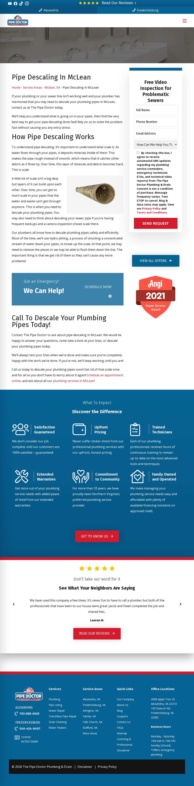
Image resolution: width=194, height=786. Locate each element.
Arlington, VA (91, 710)
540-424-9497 (30, 728)
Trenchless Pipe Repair (63, 716)
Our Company (125, 699)
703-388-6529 (29, 713)
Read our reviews (95, 633)
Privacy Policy (151, 208)
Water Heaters (57, 727)
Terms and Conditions (152, 212)
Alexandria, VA (91, 699)
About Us (122, 705)
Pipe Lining (55, 705)
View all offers (153, 261)
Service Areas (32, 87)
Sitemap (122, 733)
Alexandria (50, 10)
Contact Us (124, 722)
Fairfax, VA (89, 716)
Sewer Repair (57, 710)
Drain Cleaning (57, 722)
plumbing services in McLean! (74, 381)
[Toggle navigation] (184, 20)
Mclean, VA (52, 87)
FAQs (120, 727)
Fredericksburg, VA (94, 705)
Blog (120, 710)
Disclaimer (84, 767)
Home (16, 87)
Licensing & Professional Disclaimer (124, 744)
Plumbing (54, 699)
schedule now (98, 286)
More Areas (90, 733)
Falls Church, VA (92, 722)
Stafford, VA (90, 727)
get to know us (95, 536)
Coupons (122, 716)
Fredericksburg (147, 10)
